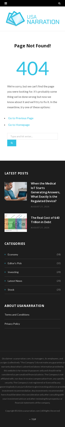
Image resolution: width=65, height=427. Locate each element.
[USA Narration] (33, 19)
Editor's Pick (15, 263)
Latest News (15, 280)
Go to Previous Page (20, 118)
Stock (11, 289)
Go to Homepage (19, 124)
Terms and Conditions (17, 314)
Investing (13, 272)
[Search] (59, 3)
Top (33, 419)
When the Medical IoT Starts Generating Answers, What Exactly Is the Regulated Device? (45, 192)
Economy (13, 254)
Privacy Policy (12, 323)
